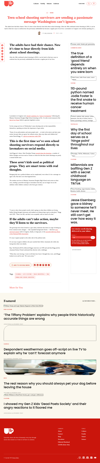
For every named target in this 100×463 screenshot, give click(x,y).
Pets (5, 378)
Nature (49, 4)
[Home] (47, 13)
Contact (60, 434)
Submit (94, 238)
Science (56, 4)
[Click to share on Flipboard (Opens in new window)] (2, 54)
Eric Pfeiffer (48, 33)
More (52, 12)
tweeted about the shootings (43, 153)
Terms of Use (75, 242)
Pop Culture (8, 309)
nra (48, 274)
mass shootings (39, 274)
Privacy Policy (84, 242)
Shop (59, 436)
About (60, 431)
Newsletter (61, 439)
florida (18, 274)
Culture (36, 4)
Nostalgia (74, 124)
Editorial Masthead (64, 442)
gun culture (27, 274)
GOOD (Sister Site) (64, 445)
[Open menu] (94, 3)
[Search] (89, 3)
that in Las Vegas (14, 120)
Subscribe (82, 3)
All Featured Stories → (89, 301)
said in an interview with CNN (32, 136)
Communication (76, 47)
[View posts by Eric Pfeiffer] (39, 33)
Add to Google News (21, 265)
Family (42, 4)
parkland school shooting (25, 277)
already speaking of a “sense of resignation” (39, 116)
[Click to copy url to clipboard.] (2, 59)
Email (74, 235)
